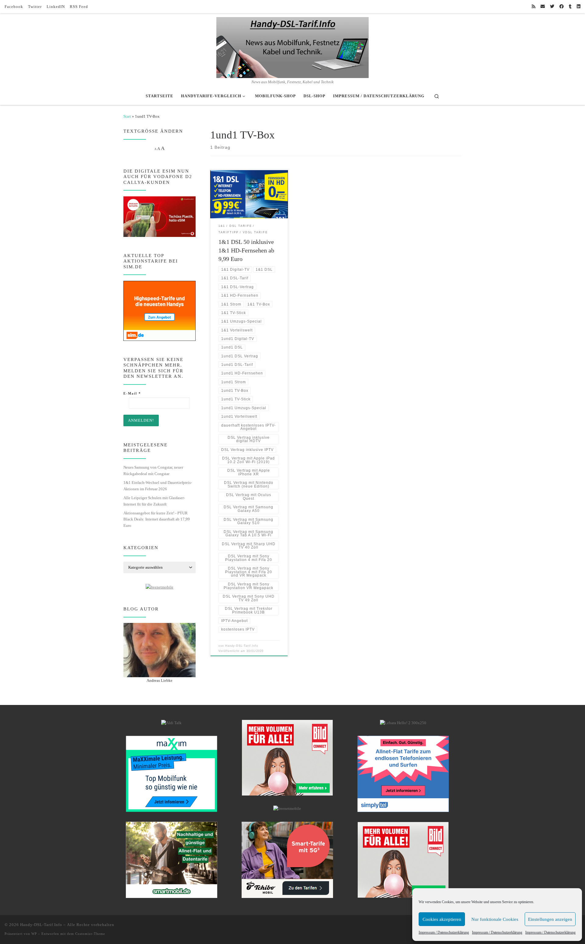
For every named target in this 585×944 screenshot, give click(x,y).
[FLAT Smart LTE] (287, 757)
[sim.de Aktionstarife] (159, 310)
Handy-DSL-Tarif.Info (241, 645)
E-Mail (132, 393)
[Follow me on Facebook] (561, 6)
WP (34, 933)
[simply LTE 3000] (403, 773)
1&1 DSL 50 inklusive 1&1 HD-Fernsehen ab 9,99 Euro (246, 250)
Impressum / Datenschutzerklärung (444, 932)
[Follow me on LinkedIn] (578, 6)
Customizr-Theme (90, 933)
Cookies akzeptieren (442, 919)
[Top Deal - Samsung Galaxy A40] (171, 773)
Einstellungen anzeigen (550, 919)
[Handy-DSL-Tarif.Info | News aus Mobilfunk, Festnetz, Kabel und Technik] (292, 46)
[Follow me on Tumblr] (570, 6)
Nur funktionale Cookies (494, 919)
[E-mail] (543, 6)
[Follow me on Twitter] (552, 6)
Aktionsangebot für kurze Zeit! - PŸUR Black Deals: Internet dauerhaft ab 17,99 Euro (156, 519)
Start (127, 116)
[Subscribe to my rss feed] (533, 6)
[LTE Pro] (171, 859)
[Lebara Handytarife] (403, 723)
